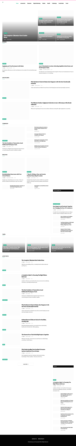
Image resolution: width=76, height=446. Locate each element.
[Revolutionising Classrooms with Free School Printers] (13, 165)
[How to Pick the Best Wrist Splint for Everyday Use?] (56, 429)
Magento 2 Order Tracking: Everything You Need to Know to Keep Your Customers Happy (67, 230)
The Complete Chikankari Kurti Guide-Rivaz (16, 36)
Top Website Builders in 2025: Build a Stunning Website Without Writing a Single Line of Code (67, 223)
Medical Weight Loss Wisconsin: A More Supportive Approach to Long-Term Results (67, 395)
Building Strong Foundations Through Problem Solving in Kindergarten (41, 146)
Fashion (43, 3)
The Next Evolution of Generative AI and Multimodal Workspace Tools (47, 36)
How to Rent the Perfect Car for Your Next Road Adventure (61, 248)
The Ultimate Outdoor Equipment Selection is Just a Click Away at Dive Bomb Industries (51, 103)
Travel (67, 3)
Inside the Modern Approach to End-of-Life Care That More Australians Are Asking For (66, 408)
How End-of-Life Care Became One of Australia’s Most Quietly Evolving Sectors (67, 415)
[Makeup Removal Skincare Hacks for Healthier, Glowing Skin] (65, 33)
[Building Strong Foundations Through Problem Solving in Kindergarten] (30, 147)
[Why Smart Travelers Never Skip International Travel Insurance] (13, 244)
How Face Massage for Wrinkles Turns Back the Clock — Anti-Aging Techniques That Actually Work (67, 422)
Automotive (22, 3)
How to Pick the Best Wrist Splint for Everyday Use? (67, 428)
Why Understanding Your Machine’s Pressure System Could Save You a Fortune (40, 128)
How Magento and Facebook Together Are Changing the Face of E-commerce (62, 207)
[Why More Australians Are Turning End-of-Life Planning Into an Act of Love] (56, 402)
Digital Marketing (36, 3)
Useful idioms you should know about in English (41, 186)
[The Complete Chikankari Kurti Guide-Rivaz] (20, 25)
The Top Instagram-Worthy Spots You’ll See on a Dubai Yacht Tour (38, 248)
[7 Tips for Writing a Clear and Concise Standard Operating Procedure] (38, 165)
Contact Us (34, 438)
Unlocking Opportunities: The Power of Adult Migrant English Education (17, 186)
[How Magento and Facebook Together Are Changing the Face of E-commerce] (63, 199)
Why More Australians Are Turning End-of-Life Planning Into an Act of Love (67, 401)
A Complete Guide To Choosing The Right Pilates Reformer (46, 21)
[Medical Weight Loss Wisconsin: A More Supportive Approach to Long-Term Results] (56, 395)
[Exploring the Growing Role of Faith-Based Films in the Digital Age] (30, 141)
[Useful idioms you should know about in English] (30, 187)
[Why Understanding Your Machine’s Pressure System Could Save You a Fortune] (30, 129)
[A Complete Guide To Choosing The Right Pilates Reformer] (47, 18)
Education (29, 3)
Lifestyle (58, 17)
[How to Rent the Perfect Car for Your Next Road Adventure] (62, 244)
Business (4, 63)
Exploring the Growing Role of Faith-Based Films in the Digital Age (41, 140)
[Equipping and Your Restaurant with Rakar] (19, 54)
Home (17, 3)
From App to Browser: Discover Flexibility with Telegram (40, 134)
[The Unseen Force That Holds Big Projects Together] (11, 339)
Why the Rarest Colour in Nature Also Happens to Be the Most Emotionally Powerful (64, 21)
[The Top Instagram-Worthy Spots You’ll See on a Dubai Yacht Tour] (38, 244)
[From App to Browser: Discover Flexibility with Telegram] (30, 135)
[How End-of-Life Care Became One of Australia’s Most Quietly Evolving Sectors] (56, 415)
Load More (25, 364)
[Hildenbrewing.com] (7, 3)
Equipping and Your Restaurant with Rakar (13, 66)
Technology (54, 3)
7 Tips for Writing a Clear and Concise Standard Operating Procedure (36, 175)
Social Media (61, 3)
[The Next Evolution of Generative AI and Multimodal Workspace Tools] (47, 33)
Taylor (5, 39)
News (4, 344)
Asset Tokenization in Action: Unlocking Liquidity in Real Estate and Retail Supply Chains (56, 66)
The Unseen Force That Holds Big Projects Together (35, 334)
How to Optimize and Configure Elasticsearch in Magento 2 (66, 217)
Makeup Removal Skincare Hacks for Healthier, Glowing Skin (64, 37)
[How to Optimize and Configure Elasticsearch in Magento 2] (56, 218)
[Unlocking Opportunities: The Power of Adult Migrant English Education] (5, 187)
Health (48, 3)
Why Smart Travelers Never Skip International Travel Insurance (11, 248)
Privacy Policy (41, 438)
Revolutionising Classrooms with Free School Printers (11, 175)
